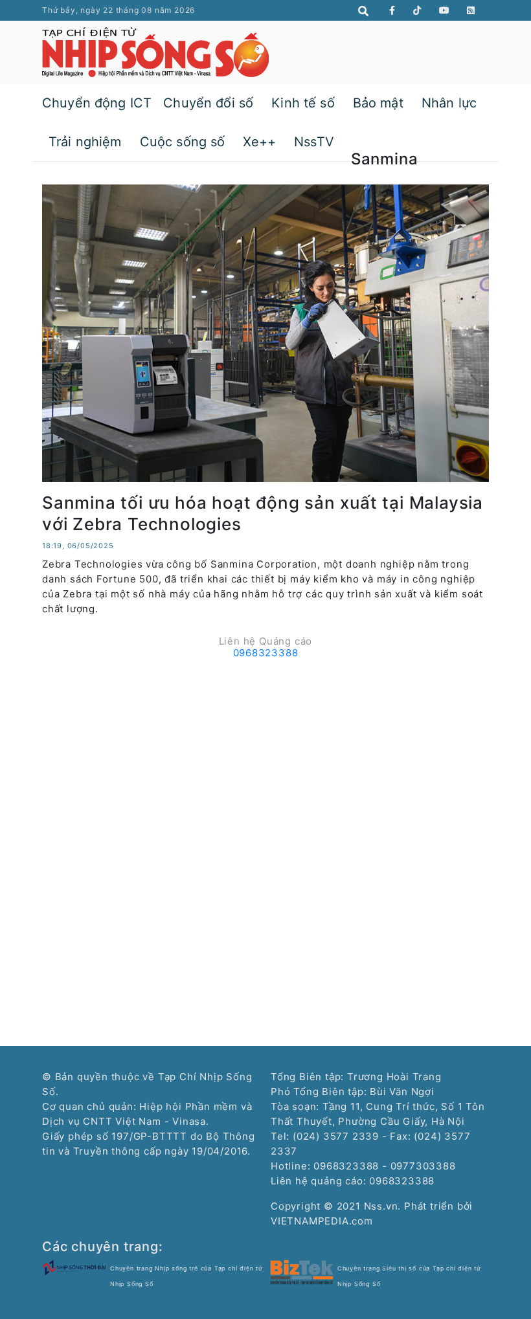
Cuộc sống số (182, 142)
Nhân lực (449, 103)
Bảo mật (378, 103)
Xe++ (259, 142)
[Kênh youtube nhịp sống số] (444, 10)
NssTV (314, 142)
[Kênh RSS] (471, 10)
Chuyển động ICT (97, 103)
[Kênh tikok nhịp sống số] (417, 10)
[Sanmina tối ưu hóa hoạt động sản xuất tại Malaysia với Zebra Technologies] (265, 332)
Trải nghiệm (85, 142)
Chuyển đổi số (208, 103)
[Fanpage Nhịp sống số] (392, 10)
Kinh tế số (303, 103)
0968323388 (266, 653)
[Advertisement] (265, 754)
